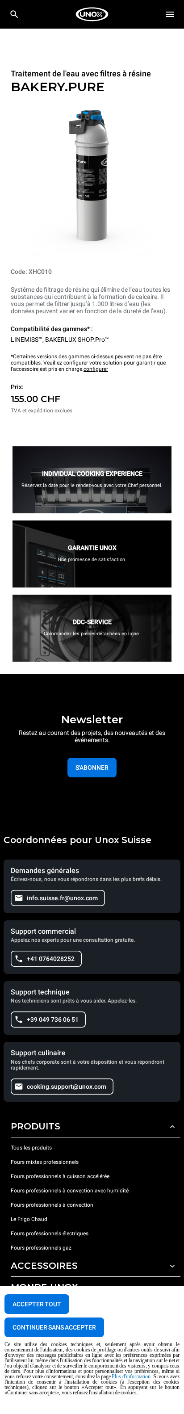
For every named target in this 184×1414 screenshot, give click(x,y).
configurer (96, 369)
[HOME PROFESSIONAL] (92, 14)
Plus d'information (131, 1376)
